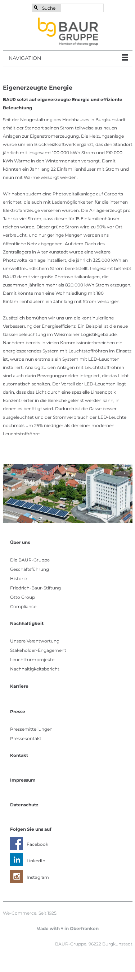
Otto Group (22, 597)
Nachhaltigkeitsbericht (34, 669)
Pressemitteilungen (31, 729)
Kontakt (19, 755)
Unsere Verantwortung (34, 641)
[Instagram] (16, 876)
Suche (48, 8)
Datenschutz (24, 804)
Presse (17, 711)
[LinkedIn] (16, 859)
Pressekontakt (25, 738)
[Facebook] (16, 843)
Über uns (20, 542)
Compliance (23, 606)
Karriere (19, 686)
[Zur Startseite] (68, 32)
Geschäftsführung (29, 569)
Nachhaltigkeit (27, 623)
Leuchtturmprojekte (32, 659)
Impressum (23, 780)
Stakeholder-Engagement (38, 650)
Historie (18, 578)
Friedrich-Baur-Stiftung (35, 588)
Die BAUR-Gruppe (30, 560)
